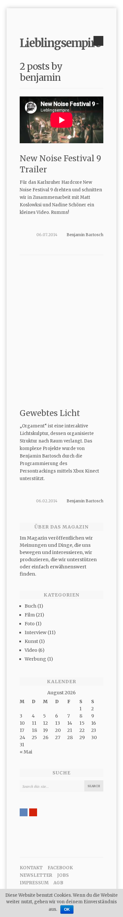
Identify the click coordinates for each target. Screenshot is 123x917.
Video (31, 650)
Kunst (31, 641)
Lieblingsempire (60, 43)
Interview (36, 632)
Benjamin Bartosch (85, 234)
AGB (58, 883)
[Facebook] (24, 812)
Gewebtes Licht (50, 413)
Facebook (60, 868)
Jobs (63, 875)
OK (67, 909)
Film (30, 615)
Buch (30, 606)
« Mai (26, 752)
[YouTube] (33, 812)
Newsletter (36, 875)
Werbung (35, 659)
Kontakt (31, 868)
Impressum (34, 883)
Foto (30, 624)
